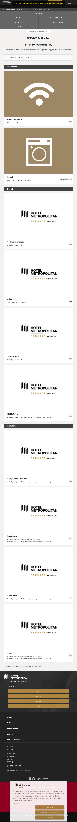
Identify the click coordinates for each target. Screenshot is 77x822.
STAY (34, 9)
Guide (19, 26)
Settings (49, 817)
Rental (21, 57)
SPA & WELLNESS (13, 740)
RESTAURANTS (38, 696)
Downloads (11, 754)
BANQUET (38, 701)
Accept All (50, 807)
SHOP (39, 706)
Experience (10, 747)
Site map (10, 762)
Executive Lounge (19, 22)
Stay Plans (19, 18)
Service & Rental (58, 22)
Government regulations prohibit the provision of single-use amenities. (38, 3)
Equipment (12, 57)
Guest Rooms (38, 13)
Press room (11, 756)
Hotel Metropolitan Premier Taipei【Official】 (17, 9)
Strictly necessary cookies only (50, 812)
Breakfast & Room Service (58, 18)
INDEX (9, 717)
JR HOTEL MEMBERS (14, 766)
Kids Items (29, 57)
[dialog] (38, 801)
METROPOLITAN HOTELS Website (18, 770)
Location (10, 749)
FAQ (58, 26)
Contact (10, 759)
